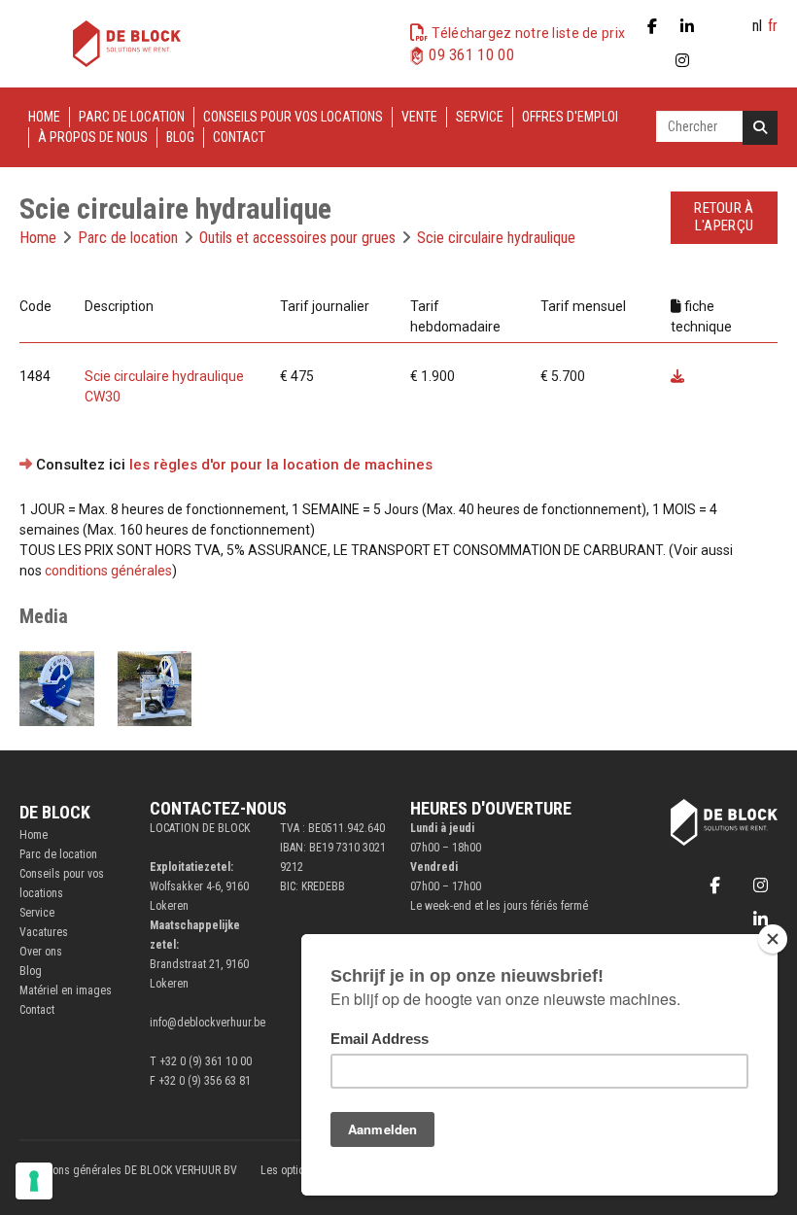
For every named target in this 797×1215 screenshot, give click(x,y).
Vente (419, 116)
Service (479, 116)
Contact (239, 137)
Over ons (40, 951)
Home (44, 116)
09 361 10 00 (471, 55)
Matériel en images (65, 990)
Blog (180, 137)
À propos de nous (93, 137)
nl (757, 26)
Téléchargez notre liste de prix (528, 33)
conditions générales (108, 570)
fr (773, 26)
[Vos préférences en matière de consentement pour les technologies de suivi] (34, 1181)
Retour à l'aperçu (723, 216)
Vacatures (43, 932)
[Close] (772, 939)
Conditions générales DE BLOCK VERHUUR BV (128, 1170)
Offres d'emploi (570, 116)
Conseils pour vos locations (293, 116)
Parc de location (132, 116)
